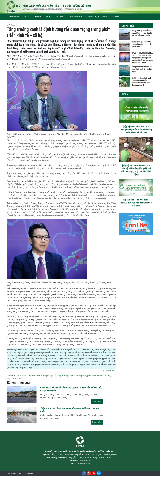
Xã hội (49, 16)
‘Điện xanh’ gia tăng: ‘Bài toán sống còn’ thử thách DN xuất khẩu (141, 44)
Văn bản (115, 16)
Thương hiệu (74, 16)
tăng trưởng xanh (15, 378)
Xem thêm (97, 401)
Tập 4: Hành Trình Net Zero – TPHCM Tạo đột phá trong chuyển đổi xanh (136, 203)
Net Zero (60, 16)
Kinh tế (38, 16)
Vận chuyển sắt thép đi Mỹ (43, 474)
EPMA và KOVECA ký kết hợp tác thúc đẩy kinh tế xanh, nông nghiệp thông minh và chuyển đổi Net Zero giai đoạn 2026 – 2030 (142, 57)
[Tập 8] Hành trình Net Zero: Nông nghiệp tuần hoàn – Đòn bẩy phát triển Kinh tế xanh (136, 129)
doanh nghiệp (80, 375)
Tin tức (27, 16)
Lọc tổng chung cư (61, 474)
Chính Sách (21, 375)
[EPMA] (49, 6)
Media (104, 16)
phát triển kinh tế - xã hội (98, 375)
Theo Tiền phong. (108, 370)
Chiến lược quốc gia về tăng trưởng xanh (54, 375)
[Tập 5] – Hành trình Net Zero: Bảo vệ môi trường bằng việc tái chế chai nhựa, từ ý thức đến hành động (136, 169)
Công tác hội (92, 16)
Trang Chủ (14, 16)
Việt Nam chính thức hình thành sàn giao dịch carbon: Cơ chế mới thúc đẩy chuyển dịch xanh (141, 81)
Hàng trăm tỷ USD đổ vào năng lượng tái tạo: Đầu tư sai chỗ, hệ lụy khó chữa (142, 33)
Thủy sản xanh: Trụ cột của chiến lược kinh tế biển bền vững (142, 69)
